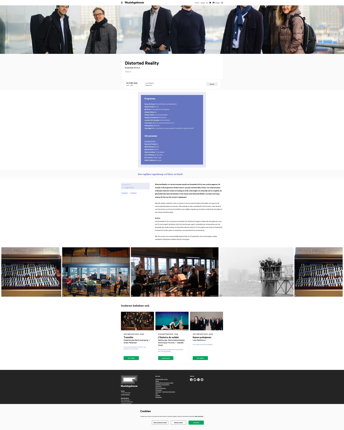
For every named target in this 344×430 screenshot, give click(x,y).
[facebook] (191, 379)
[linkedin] (198, 379)
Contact (197, 3)
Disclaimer (158, 397)
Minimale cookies (178, 422)
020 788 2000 (126, 393)
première (133, 193)
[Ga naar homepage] (134, 2)
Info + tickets (131, 358)
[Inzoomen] (132, 296)
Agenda (203, 3)
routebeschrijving (126, 403)
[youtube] (195, 379)
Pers (156, 393)
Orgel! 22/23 (129, 187)
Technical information (168, 392)
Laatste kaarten (166, 358)
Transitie (128, 337)
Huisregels (158, 390)
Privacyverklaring (160, 388)
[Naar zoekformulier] (222, 2)
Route (157, 381)
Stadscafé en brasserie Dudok (164, 383)
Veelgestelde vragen (161, 379)
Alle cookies (196, 422)
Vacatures (158, 386)
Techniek (158, 392)
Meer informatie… (199, 416)
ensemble (124, 193)
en (207, 2)
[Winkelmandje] (210, 2)
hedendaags (128, 71)
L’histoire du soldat (168, 337)
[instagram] (202, 379)
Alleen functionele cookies (160, 422)
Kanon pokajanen (202, 337)
